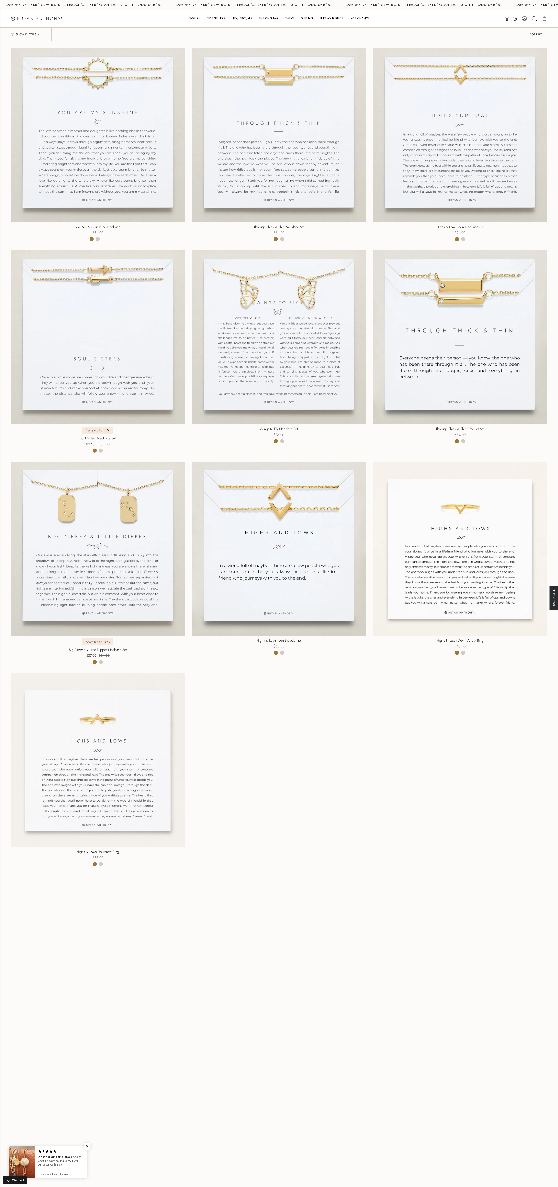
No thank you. (236, 616)
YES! (236, 599)
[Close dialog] (360, 543)
